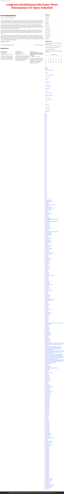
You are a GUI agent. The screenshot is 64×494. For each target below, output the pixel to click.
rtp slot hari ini (47, 287)
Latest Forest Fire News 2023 (50, 49)
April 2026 (46, 23)
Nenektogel (47, 282)
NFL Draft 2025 (4, 52)
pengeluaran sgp (48, 241)
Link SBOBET (47, 263)
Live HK (46, 211)
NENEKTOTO (47, 380)
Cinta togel (47, 420)
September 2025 (48, 35)
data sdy (46, 269)
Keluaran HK (47, 227)
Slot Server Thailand (49, 290)
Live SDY (46, 293)
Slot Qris (46, 440)
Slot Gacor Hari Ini (48, 213)
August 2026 (47, 16)
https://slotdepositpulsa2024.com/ (51, 231)
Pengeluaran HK (48, 206)
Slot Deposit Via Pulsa (49, 74)
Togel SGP (47, 216)
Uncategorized (7, 41)
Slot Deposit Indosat (49, 372)
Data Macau (47, 225)
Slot (46, 101)
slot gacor (47, 268)
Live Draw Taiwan (48, 233)
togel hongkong (48, 312)
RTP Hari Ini (47, 250)
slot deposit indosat (48, 201)
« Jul (46, 66)
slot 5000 (47, 278)
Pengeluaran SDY (48, 480)
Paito (46, 318)
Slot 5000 (47, 239)
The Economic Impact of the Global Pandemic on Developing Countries (36, 54)
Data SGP (47, 286)
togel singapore (48, 218)
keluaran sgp (47, 220)
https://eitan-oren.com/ (49, 485)
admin (13, 17)
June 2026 (47, 20)
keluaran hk (47, 106)
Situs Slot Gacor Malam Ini (50, 299)
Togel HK (46, 289)
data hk (46, 243)
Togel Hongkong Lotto (49, 391)
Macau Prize (47, 81)
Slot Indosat (47, 97)
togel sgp (47, 257)
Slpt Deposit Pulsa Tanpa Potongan (51, 221)
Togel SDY (47, 276)
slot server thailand (48, 248)
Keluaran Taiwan (48, 209)
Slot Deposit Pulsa (48, 99)
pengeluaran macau (49, 284)
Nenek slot (47, 407)
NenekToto (47, 374)
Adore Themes (52, 492)
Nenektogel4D (48, 313)
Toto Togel (47, 273)
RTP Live (46, 237)
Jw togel (46, 416)
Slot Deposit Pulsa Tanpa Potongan (51, 219)
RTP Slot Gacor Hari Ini (49, 253)
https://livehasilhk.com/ (49, 437)
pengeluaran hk (48, 240)
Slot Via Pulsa (47, 108)
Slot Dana (47, 291)
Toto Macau (47, 259)
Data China (47, 481)
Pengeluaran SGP (48, 200)
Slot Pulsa (47, 230)
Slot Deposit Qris (48, 366)
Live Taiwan (47, 369)
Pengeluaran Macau (49, 95)
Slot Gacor (47, 104)
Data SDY (47, 203)
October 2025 (47, 33)
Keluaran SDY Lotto (48, 444)
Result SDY (47, 236)
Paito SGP (47, 212)
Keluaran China (48, 295)
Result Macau (47, 338)
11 (48, 59)
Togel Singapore (48, 210)
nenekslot (47, 251)
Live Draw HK (47, 83)
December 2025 (48, 30)
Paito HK (46, 256)
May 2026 (46, 21)
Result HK (47, 229)
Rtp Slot (46, 301)
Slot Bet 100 (47, 294)
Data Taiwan (47, 370)
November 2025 (48, 32)
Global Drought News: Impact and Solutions (52, 47)
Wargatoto (47, 446)
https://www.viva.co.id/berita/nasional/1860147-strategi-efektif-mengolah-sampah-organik (54, 355)
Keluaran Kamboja (48, 245)
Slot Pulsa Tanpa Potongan (50, 204)
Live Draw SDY (47, 281)
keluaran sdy (47, 202)
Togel (46, 264)
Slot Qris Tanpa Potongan (50, 207)
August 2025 (47, 37)
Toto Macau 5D (60, 322)
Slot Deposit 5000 (48, 228)
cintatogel (47, 488)
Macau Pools (47, 378)
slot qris (46, 215)
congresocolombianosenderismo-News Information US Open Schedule (32, 6)
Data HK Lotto (47, 389)
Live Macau (47, 324)
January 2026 (47, 28)
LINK (46, 113)
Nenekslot (47, 272)
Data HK (46, 90)
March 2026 (47, 25)
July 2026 (46, 18)
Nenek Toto (47, 381)
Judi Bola (46, 205)
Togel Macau (47, 222)
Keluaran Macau (48, 342)
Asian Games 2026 (19, 52)
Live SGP (46, 255)
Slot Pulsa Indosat (48, 92)
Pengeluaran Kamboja (49, 367)
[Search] (62, 11)
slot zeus (46, 277)
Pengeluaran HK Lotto (49, 387)
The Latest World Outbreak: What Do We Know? (53, 45)
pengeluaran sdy (48, 434)
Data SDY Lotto (48, 386)
